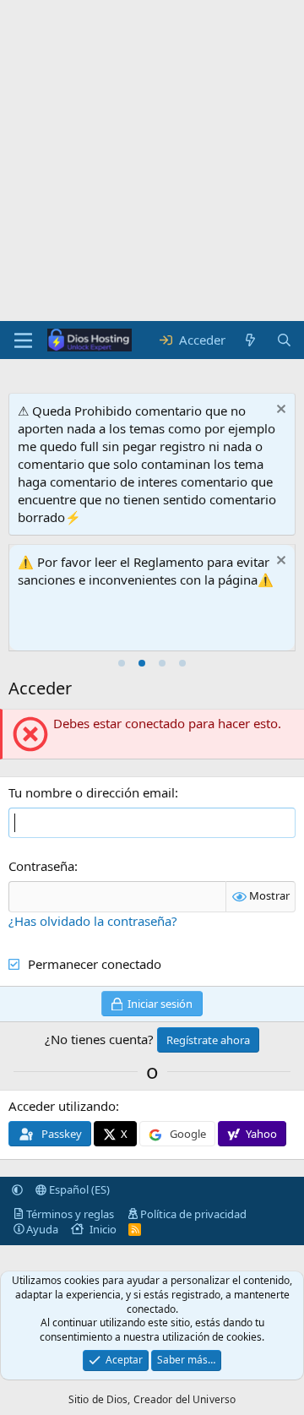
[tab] (121, 663)
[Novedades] (250, 340)
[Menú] (23, 340)
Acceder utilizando (62, 1105)
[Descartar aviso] (279, 411)
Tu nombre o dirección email (91, 792)
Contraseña (41, 865)
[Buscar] (284, 340)
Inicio (103, 1229)
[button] (17, 1189)
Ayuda (42, 1229)
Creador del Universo (184, 1399)
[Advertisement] (152, 160)
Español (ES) (78, 1189)
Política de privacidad (193, 1214)
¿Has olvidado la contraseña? (92, 920)
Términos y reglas (70, 1214)
